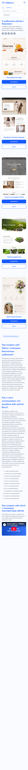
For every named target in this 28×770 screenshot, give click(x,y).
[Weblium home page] (3, 8)
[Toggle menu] (24, 2)
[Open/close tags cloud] (25, 336)
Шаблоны (9, 7)
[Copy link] (3, 33)
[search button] (3, 11)
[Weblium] (8, 3)
